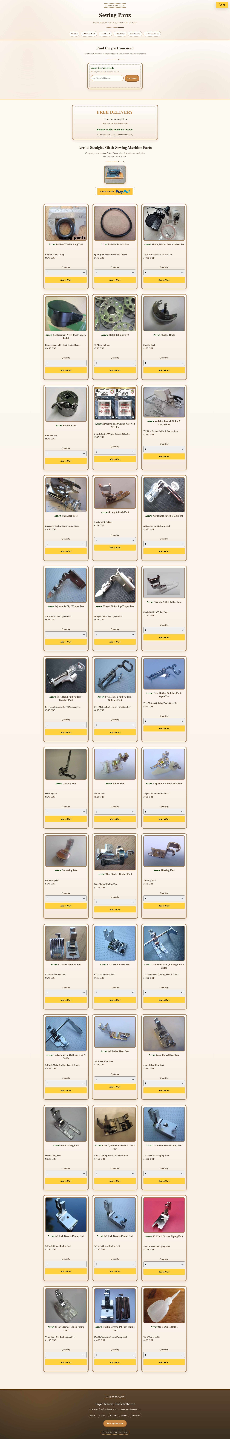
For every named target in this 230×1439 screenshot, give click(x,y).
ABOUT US (135, 33)
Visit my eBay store (115, 1423)
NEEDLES (120, 33)
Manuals (113, 1415)
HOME (74, 33)
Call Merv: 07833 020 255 (108, 134)
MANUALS (105, 33)
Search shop (132, 78)
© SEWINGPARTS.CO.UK (115, 1432)
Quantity (66, 267)
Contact (102, 1415)
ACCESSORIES (152, 33)
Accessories (136, 1415)
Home (92, 1415)
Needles (124, 1415)
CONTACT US (89, 33)
